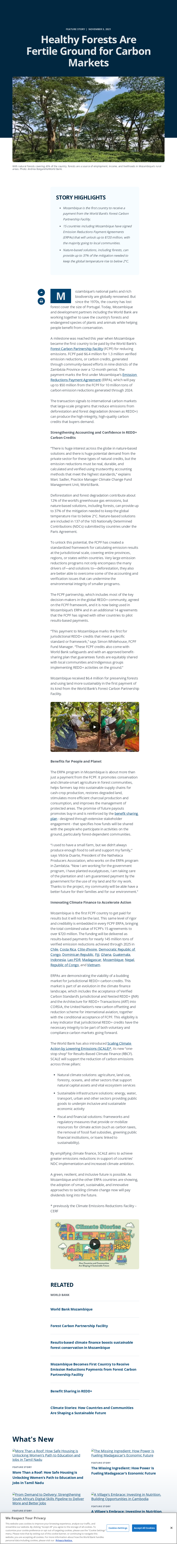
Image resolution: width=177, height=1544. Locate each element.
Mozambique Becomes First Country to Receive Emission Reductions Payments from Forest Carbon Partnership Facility (93, 1369)
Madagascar (91, 959)
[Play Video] (94, 727)
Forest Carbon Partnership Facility (76, 348)
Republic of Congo (64, 965)
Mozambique (113, 959)
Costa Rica (68, 949)
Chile (54, 949)
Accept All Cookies (144, 1527)
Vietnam (93, 965)
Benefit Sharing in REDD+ (71, 1391)
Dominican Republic (78, 954)
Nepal (129, 959)
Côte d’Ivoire (87, 949)
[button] (41, 301)
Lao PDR (73, 959)
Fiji (97, 954)
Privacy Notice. (64, 1540)
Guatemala (121, 954)
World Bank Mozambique (71, 1309)
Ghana (106, 954)
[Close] (171, 1528)
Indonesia (58, 959)
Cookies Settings (118, 1527)
